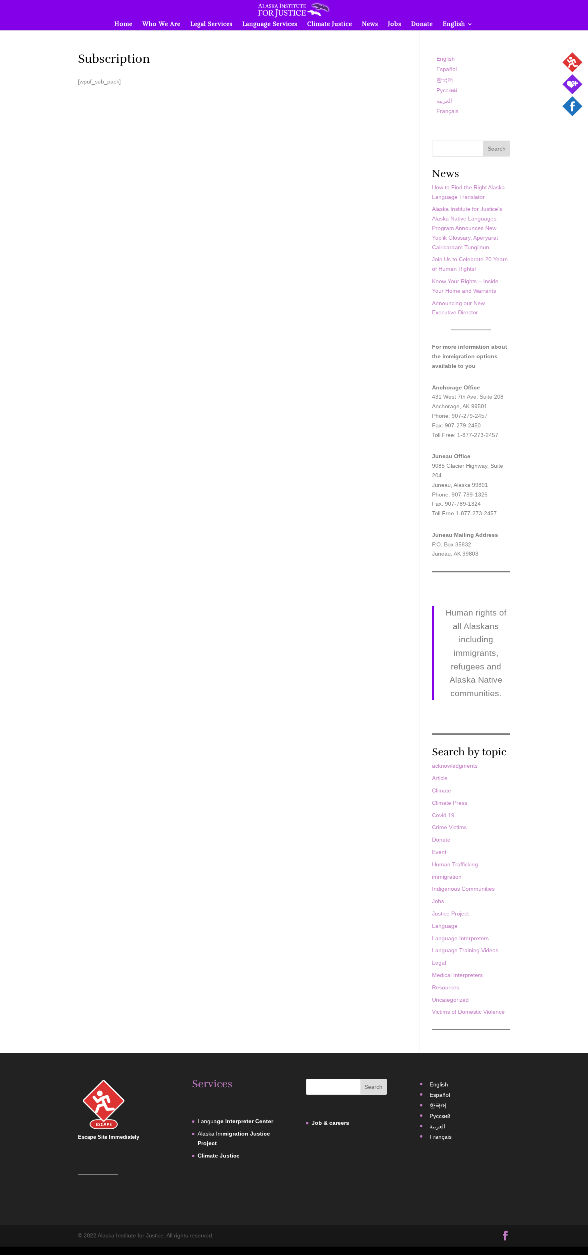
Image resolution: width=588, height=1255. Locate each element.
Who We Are (161, 24)
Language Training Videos (465, 950)
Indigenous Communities (463, 889)
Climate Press (449, 803)
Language (445, 926)
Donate (422, 24)
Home (123, 24)
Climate (441, 790)
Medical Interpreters (457, 975)
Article (440, 778)
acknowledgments (455, 766)
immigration (447, 877)
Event (439, 852)
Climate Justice (329, 24)
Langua (235, 1121)
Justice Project (450, 913)
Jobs (394, 24)
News (370, 24)
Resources (445, 987)
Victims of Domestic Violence (468, 1012)
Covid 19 (443, 815)
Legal (439, 962)
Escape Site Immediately (108, 1137)
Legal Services (211, 24)
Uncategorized (450, 1000)
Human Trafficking (455, 864)
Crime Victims (449, 827)
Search (497, 148)
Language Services (269, 24)
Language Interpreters (460, 938)
